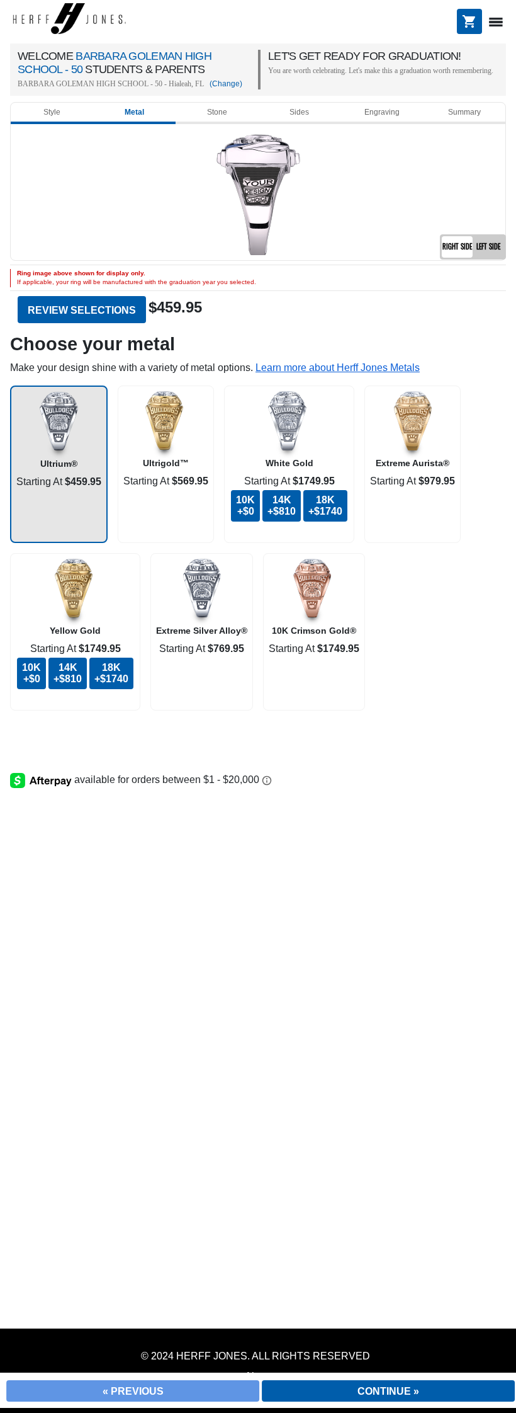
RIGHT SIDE (457, 246)
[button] (337, 367)
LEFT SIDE (488, 246)
